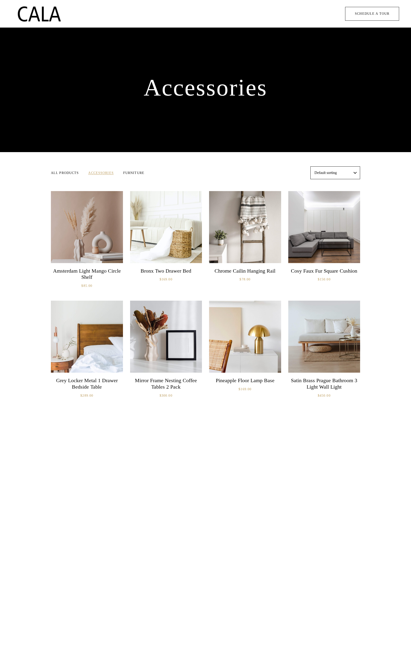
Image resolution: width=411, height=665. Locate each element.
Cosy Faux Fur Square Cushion (324, 271)
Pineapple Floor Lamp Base (245, 380)
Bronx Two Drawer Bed (166, 271)
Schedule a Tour (372, 13)
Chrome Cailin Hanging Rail (245, 271)
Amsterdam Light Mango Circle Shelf (87, 274)
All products (65, 173)
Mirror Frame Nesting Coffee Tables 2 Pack (166, 383)
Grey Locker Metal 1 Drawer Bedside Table (87, 383)
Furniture (133, 173)
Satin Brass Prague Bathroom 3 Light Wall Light (324, 383)
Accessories (100, 173)
